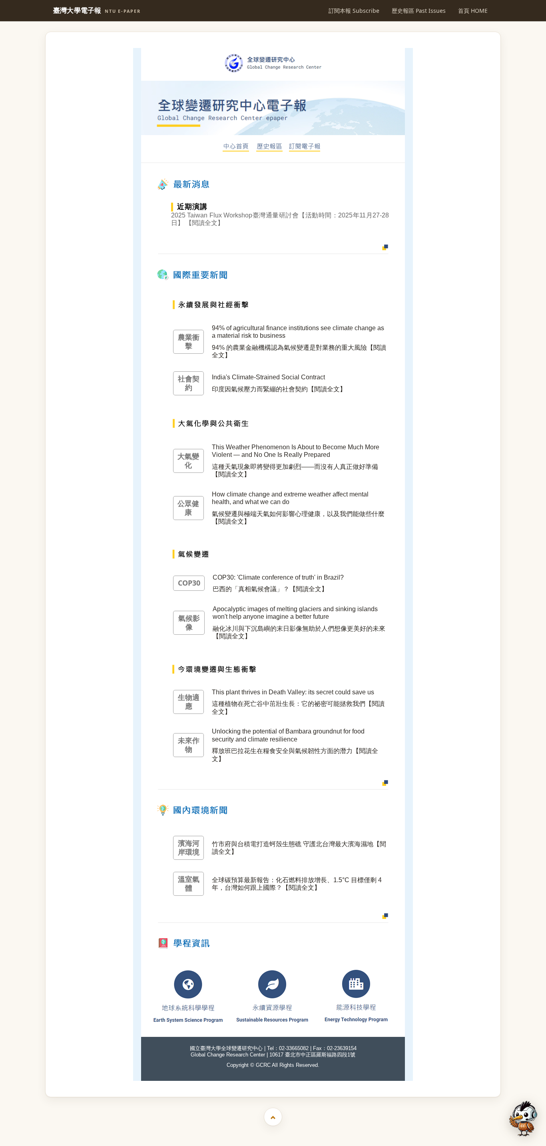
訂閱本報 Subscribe (354, 10)
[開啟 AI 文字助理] (523, 1118)
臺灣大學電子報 (97, 10)
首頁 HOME (473, 10)
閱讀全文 (204, 222)
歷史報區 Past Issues (419, 10)
